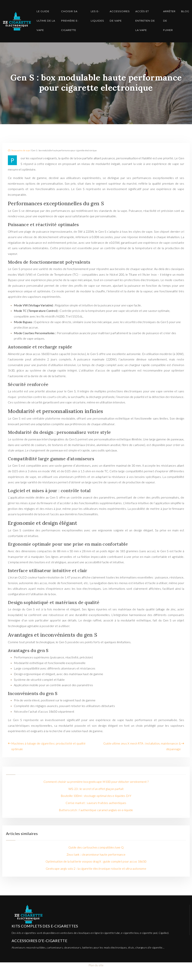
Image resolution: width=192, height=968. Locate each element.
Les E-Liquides (97, 16)
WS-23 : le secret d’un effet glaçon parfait (96, 788)
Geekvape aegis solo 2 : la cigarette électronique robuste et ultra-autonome (96, 868)
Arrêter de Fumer (169, 21)
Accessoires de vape (120, 16)
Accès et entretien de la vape (145, 21)
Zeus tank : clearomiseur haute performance (96, 854)
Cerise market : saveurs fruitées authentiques (96, 803)
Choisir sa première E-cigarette (70, 21)
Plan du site (96, 965)
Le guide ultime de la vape (46, 21)
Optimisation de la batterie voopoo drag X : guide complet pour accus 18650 (96, 861)
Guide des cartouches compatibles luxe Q (96, 847)
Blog (185, 11)
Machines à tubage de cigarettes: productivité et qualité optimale (48, 746)
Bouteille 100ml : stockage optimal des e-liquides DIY (96, 795)
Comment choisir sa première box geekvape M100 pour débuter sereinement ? (96, 781)
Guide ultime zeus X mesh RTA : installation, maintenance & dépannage (142, 746)
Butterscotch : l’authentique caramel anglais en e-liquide (96, 810)
